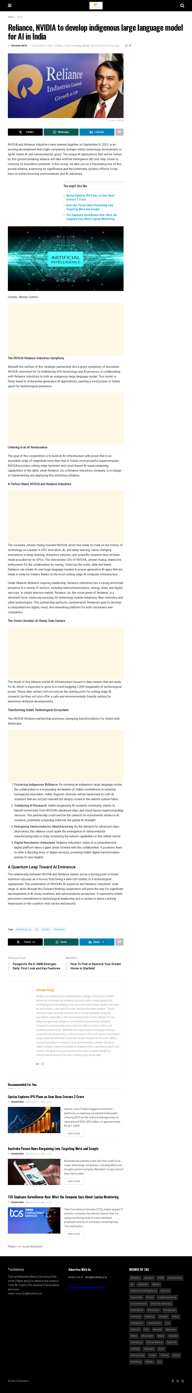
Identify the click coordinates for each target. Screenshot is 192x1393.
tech (161, 1348)
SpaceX (171, 1342)
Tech (67, 45)
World (85, 45)
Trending (76, 45)
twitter (149, 1361)
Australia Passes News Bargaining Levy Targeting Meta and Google (89, 207)
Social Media (154, 1342)
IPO (146, 1329)
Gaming (149, 1316)
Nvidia (46, 929)
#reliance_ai (23, 929)
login (19, 1247)
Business (136, 1297)
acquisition (175, 1277)
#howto (149, 1277)
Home (11, 17)
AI (37, 929)
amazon (143, 1284)
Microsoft (147, 1336)
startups (149, 1348)
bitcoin (165, 1290)
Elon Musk (137, 1310)
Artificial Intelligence (143, 1290)
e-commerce (138, 1303)
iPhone (135, 1329)
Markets (171, 1329)
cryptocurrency (167, 1297)
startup (135, 1348)
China (150, 1297)
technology (137, 1355)
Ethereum (153, 1310)
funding (135, 1316)
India (175, 1316)
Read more (74, 1133)
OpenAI (173, 1336)
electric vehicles (161, 1303)
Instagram (137, 1323)
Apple (156, 1284)
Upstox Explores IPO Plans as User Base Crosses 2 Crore (90, 197)
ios (167, 1323)
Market (157, 1329)
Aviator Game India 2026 (86, 1287)
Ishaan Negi (19, 45)
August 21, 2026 (36, 1102)
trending (136, 1361)
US (159, 1361)
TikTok (164, 1355)
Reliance (59, 929)
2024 (160, 1277)
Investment (154, 1323)
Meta (134, 1336)
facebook (169, 1310)
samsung (136, 1342)
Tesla (152, 1355)
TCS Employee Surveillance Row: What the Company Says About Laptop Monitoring (91, 217)
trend (176, 1355)
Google (163, 1316)
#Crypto (135, 1277)
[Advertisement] (66, 329)
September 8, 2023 (42, 45)
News (20, 17)
